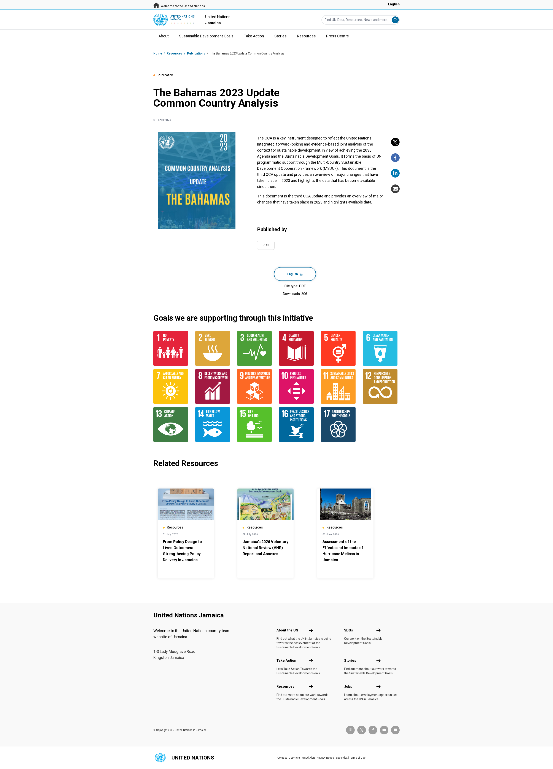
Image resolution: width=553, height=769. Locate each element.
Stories (350, 660)
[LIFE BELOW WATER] (213, 424)
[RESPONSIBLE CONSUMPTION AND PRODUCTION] (381, 386)
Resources (285, 686)
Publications (196, 53)
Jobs (348, 686)
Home (157, 53)
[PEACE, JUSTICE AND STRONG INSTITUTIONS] (297, 424)
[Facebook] (395, 157)
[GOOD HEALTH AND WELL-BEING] (255, 348)
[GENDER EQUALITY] (339, 348)
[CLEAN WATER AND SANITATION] (381, 348)
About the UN (287, 630)
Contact (282, 757)
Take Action (286, 660)
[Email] (395, 188)
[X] (395, 142)
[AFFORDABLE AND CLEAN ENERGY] (171, 386)
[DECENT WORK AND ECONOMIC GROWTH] (213, 386)
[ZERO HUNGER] (213, 348)
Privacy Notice (325, 757)
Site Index (342, 757)
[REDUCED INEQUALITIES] (297, 386)
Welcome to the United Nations (182, 6)
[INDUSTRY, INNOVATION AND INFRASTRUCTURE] (255, 386)
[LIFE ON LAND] (255, 424)
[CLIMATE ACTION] (171, 424)
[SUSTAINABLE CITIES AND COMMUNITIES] (339, 386)
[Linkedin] (395, 173)
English (394, 4)
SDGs (348, 630)
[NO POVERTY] (171, 348)
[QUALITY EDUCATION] (297, 348)
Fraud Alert (308, 757)
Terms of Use (357, 757)
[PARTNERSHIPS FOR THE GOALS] (339, 424)
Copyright (294, 757)
